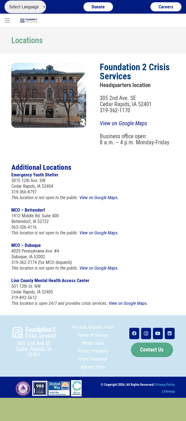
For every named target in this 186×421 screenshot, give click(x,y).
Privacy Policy (165, 384)
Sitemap (169, 391)
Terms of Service (93, 335)
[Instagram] (146, 333)
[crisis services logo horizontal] (29, 20)
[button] (7, 20)
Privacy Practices (93, 351)
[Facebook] (134, 333)
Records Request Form (92, 327)
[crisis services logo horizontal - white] (34, 332)
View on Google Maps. (99, 197)
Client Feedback (93, 359)
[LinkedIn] (170, 333)
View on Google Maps (123, 123)
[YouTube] (158, 333)
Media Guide (93, 343)
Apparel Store (93, 367)
